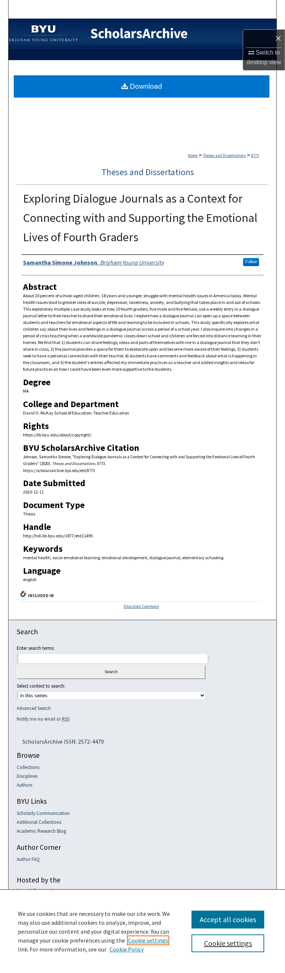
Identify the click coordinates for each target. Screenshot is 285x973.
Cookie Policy (126, 949)
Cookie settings (148, 940)
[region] (142, 931)
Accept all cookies (228, 919)
